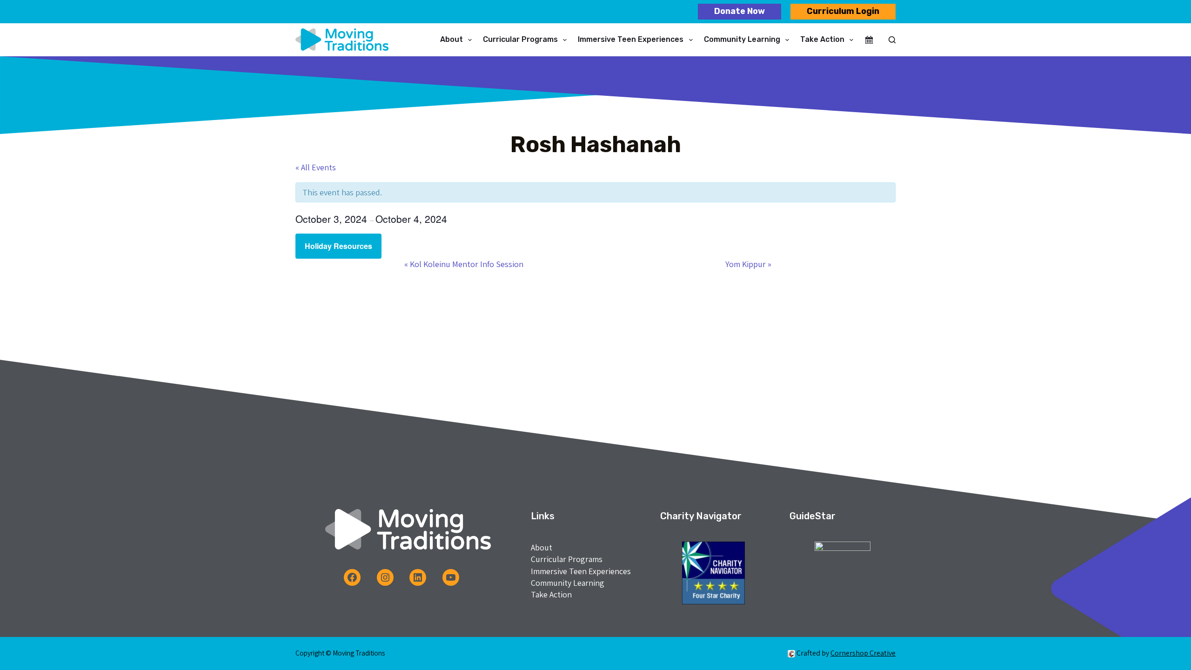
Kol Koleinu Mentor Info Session (463, 264)
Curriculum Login (843, 11)
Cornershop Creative (863, 653)
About (451, 39)
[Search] (892, 39)
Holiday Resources (338, 246)
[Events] (869, 40)
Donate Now (739, 11)
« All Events (315, 167)
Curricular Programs (520, 39)
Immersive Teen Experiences (630, 39)
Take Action (822, 39)
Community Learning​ (742, 39)
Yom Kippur (748, 264)
